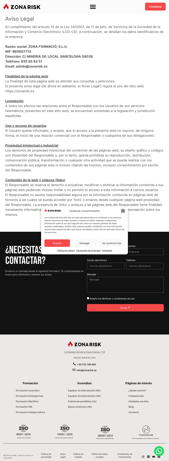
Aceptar (57, 243)
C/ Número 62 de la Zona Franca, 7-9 (84, 351)
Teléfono (130, 260)
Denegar (85, 243)
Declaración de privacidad (88, 250)
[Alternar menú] (93, 6)
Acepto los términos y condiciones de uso (112, 298)
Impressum (107, 250)
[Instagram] (143, 456)
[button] (123, 210)
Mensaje (92, 274)
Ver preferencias (111, 243)
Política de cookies (66, 250)
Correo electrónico (97, 260)
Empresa (130, 246)
